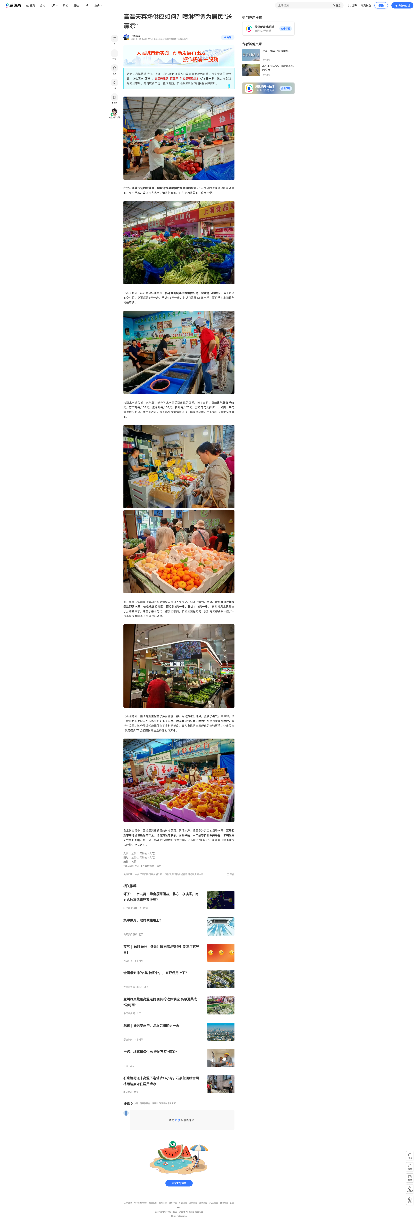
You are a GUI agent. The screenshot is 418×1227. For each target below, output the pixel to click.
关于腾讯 (128, 1202)
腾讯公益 (203, 1202)
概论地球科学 (130, 908)
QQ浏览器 (213, 1202)
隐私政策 (163, 1202)
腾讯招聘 (193, 1202)
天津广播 (128, 961)
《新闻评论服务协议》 (167, 1103)
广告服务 (183, 1202)
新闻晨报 (128, 1092)
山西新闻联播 (130, 934)
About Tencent (140, 1202)
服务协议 (153, 1202)
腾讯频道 (224, 1202)
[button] (285, 28)
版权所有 (183, 1216)
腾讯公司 (175, 1216)
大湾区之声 (129, 987)
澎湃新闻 (128, 1039)
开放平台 (173, 1202)
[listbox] (178, 988)
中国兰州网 (129, 1013)
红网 (125, 1066)
